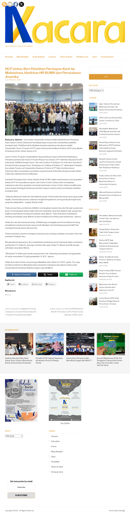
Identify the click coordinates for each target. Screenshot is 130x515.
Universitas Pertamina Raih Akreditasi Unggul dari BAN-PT (79, 359)
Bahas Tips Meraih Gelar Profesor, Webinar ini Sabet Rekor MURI (110, 260)
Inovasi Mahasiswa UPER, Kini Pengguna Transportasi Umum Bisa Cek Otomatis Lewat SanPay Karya (109, 361)
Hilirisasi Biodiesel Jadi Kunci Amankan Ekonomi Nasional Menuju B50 (110, 195)
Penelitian (55, 462)
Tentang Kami (107, 57)
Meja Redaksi (23, 57)
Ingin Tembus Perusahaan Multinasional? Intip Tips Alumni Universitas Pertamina (110, 107)
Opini (94, 57)
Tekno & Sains (66, 57)
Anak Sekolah (38, 57)
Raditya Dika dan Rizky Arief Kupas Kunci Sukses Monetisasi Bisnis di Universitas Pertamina (18, 360)
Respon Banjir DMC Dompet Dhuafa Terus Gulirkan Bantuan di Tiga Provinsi (110, 273)
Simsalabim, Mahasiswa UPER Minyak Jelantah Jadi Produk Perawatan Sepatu (109, 131)
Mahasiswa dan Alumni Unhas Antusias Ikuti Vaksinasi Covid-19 (108, 287)
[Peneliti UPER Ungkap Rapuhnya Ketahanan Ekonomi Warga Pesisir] (50, 354)
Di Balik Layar (82, 57)
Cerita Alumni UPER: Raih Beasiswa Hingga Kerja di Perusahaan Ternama (109, 301)
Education (55, 441)
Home (53, 446)
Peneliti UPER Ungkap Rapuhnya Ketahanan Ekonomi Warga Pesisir (49, 360)
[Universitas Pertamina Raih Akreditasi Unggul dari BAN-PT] (80, 354)
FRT (123, 511)
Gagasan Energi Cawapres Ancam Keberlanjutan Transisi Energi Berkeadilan (20, 311)
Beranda (9, 57)
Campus (52, 57)
